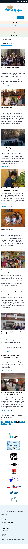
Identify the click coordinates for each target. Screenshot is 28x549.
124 (5, 424)
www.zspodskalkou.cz (7, 524)
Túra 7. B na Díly (6, 148)
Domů (6, 39)
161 (10, 424)
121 (21, 422)
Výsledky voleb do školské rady (10, 355)
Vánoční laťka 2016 (7, 107)
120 (18, 422)
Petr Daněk (5, 542)
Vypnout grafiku (10, 13)
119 (15, 422)
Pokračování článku (5, 126)
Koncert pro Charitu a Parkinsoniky (11, 67)
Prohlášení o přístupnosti (7, 533)
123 (2, 424)
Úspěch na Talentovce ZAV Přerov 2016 (12, 291)
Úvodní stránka (5, 530)
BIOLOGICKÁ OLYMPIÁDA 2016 (10, 188)
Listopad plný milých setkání (9, 270)
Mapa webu (4, 531)
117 (9, 422)
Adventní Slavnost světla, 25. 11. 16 (11, 392)
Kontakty (4, 534)
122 (24, 422)
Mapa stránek (19, 13)
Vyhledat (20, 17)
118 (12, 422)
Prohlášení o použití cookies (8, 535)
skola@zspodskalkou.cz (9, 522)
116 (6, 422)
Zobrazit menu (20, 1)
